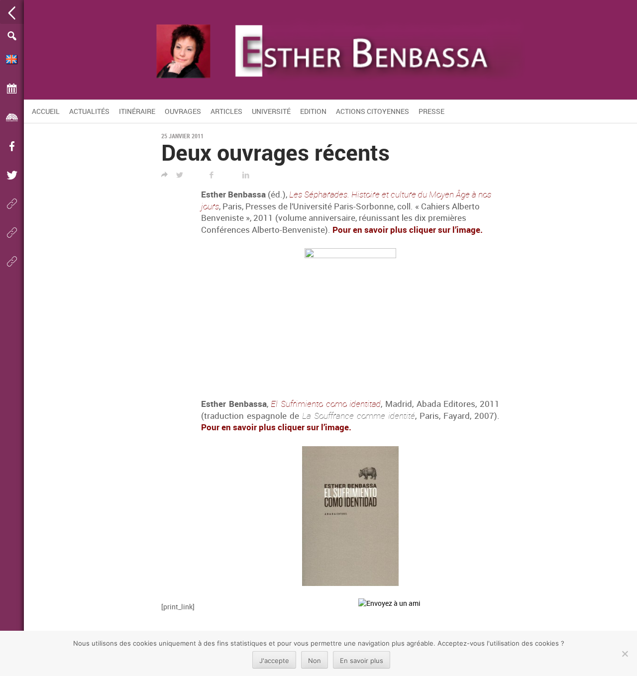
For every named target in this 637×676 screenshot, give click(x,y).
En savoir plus (361, 661)
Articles (226, 111)
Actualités (89, 111)
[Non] (625, 654)
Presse (431, 111)
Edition (313, 111)
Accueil (46, 111)
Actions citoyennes (372, 111)
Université (271, 111)
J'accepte (274, 661)
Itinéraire (137, 111)
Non (314, 661)
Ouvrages (183, 111)
